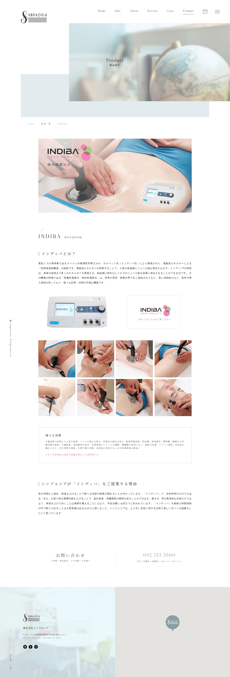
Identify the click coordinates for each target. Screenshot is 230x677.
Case (170, 11)
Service (152, 11)
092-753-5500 (159, 555)
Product (188, 11)
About (134, 11)
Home (102, 11)
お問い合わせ (70, 555)
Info (118, 11)
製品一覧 (46, 124)
